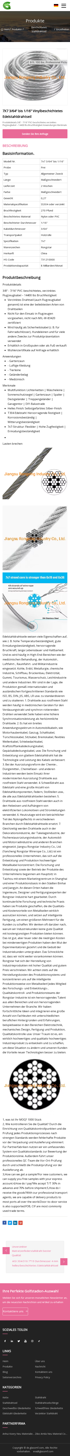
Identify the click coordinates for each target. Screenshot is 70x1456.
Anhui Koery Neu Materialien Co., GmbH (18, 1434)
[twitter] (18, 1341)
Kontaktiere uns (13, 1311)
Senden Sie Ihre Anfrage (35, 133)
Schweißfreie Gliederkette (49, 1408)
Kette (5, 1397)
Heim (7, 29)
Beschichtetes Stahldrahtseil (39, 29)
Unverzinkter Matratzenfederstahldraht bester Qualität (31, 1251)
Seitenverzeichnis (12, 1377)
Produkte (17, 29)
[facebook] (5, 1341)
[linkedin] (11, 1341)
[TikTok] (39, 1341)
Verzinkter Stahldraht (46, 1413)
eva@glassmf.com (43, 1451)
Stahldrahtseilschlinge (47, 1402)
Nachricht (40, 1366)
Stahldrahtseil (10, 1402)
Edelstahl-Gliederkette (15, 1413)
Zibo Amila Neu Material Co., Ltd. (51, 1434)
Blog (5, 1371)
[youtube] (25, 1341)
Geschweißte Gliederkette (17, 1408)
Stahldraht (40, 1397)
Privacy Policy (42, 1377)
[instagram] (32, 1341)
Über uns (40, 1361)
